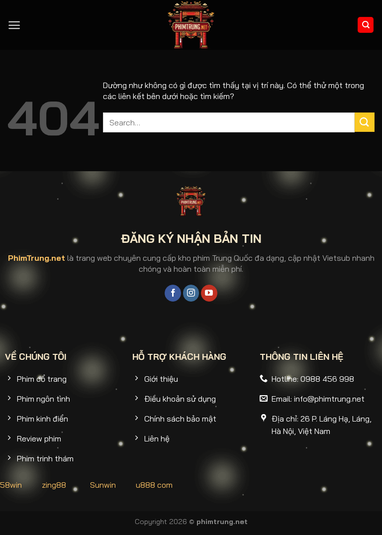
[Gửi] (365, 122)
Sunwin (103, 485)
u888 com (154, 485)
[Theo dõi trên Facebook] (173, 293)
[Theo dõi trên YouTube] (209, 293)
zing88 (54, 485)
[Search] (366, 25)
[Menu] (14, 25)
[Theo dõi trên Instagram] (191, 293)
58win (11, 485)
